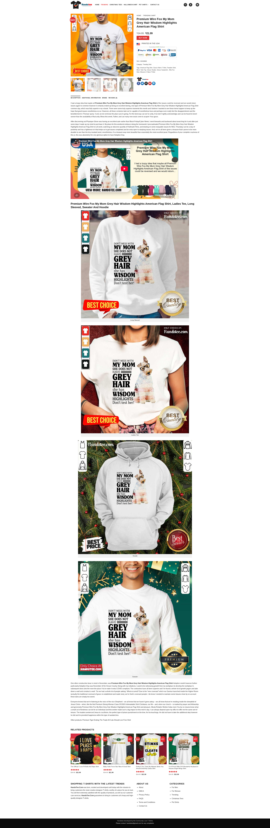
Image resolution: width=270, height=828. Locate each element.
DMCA (141, 791)
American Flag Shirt (146, 68)
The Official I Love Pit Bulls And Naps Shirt (85, 766)
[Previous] (74, 45)
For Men (175, 787)
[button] (190, 5)
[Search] (185, 5)
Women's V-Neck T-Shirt (147, 72)
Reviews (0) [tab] (113, 98)
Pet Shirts (143, 4)
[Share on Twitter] (142, 83)
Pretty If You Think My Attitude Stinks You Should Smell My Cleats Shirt (149, 767)
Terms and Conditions (147, 802)
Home (97, 4)
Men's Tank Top (141, 70)
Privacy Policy (144, 795)
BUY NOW (143, 38)
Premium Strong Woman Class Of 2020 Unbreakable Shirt (117, 704)
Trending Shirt (149, 15)
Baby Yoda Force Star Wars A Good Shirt (117, 766)
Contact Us (154, 4)
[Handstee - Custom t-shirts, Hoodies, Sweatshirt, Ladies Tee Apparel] (81, 4)
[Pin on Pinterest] (150, 83)
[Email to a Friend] (146, 83)
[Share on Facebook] (138, 83)
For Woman (176, 791)
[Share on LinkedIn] (153, 83)
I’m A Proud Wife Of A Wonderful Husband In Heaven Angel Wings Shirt (183, 767)
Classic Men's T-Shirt (159, 68)
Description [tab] (75, 98)
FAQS (141, 798)
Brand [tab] (104, 98)
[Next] (129, 45)
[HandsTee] (143, 79)
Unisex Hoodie (151, 70)
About (141, 787)
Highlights (179, 106)
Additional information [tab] (91, 98)
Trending (104, 4)
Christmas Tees (116, 4)
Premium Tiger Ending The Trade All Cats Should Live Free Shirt (106, 720)
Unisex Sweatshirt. (162, 70)
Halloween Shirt (130, 4)
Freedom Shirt (171, 68)
